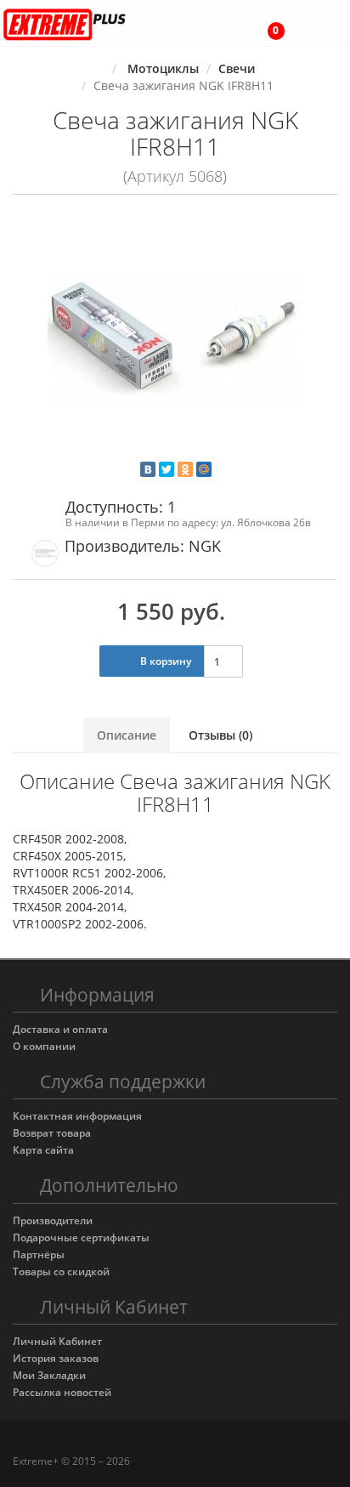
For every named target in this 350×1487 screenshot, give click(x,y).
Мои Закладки (49, 1375)
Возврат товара (52, 1133)
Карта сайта (43, 1150)
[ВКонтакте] (147, 469)
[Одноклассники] (185, 469)
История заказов (56, 1358)
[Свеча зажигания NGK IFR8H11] (175, 340)
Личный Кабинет (57, 1341)
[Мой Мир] (204, 469)
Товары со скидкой (61, 1271)
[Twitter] (166, 469)
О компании (44, 1046)
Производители (53, 1220)
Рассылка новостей (62, 1392)
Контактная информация (77, 1116)
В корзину (164, 661)
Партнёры (39, 1254)
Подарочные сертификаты (81, 1237)
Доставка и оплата (60, 1029)
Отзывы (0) (220, 735)
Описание (126, 735)
